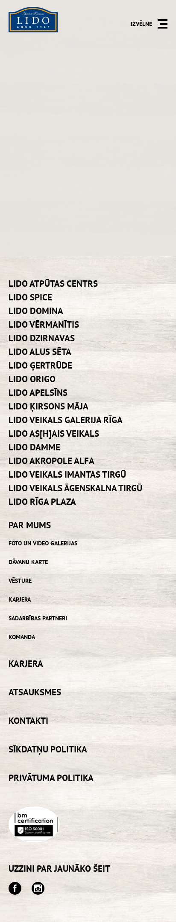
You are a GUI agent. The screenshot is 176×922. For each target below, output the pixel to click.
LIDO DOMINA (36, 311)
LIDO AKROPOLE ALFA (51, 461)
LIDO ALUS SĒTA (40, 351)
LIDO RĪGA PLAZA (42, 501)
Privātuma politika (51, 778)
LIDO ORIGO (32, 379)
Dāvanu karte (28, 562)
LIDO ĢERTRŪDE (40, 365)
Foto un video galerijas (43, 543)
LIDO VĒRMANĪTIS (44, 324)
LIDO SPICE (30, 297)
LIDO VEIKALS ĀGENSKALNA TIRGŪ (75, 488)
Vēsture (20, 581)
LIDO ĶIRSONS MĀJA (48, 406)
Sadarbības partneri (38, 618)
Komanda (22, 637)
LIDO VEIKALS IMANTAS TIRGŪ (67, 474)
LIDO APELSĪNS (38, 392)
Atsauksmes (35, 692)
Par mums (30, 525)
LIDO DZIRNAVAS (42, 338)
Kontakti (28, 720)
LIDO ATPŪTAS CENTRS (53, 283)
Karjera (20, 599)
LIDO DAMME (34, 447)
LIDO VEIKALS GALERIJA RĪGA (66, 420)
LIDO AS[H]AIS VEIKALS (54, 433)
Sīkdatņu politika (48, 749)
